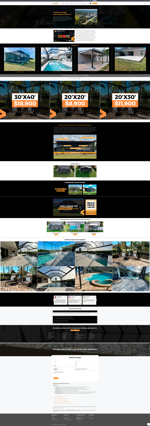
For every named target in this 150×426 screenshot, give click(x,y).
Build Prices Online (67, 418)
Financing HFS (66, 417)
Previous (1, 100)
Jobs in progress (77, 3)
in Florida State (71, 403)
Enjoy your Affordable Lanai (68, 419)
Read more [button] (56, 303)
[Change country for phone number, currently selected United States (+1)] (76, 363)
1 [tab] (73, 120)
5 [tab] (76, 120)
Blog (82, 3)
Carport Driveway (94, 233)
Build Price (67, 3)
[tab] (75, 330)
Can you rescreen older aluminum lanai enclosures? (61, 322)
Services (62, 3)
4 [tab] (75, 120)
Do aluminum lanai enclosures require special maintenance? (62, 316)
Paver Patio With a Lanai (56, 233)
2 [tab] (74, 120)
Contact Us (85, 3)
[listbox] (64, 367)
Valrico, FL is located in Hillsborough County (61, 403)
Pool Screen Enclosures (75, 233)
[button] (96, 300)
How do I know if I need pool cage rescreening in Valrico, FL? (62, 311)
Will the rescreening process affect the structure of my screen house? (63, 318)
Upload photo (55, 368)
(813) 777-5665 (91, 418)
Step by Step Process (55, 419)
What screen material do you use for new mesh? (60, 320)
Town (76, 365)
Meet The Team (72, 3)
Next (148, 100)
